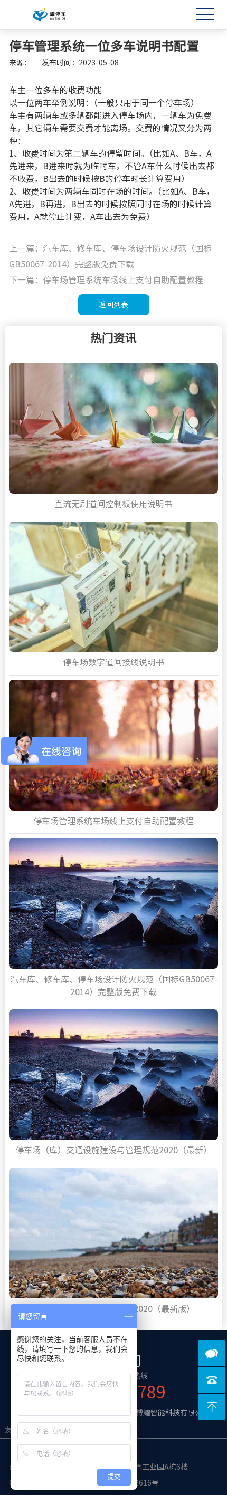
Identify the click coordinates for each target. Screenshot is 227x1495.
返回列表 (113, 304)
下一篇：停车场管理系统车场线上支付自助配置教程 (106, 280)
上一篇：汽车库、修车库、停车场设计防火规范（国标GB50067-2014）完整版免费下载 (110, 256)
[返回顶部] (211, 1407)
